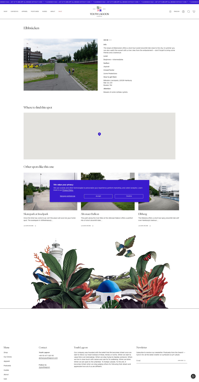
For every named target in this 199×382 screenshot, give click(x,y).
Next (177, 191)
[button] (5, 11)
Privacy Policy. (67, 190)
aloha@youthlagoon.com (48, 358)
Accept (98, 196)
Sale (5, 379)
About (6, 374)
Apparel (7, 361)
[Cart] (194, 12)
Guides (6, 370)
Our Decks (8, 357)
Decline (129, 196)
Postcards (7, 366)
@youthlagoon (44, 367)
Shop (6, 352)
